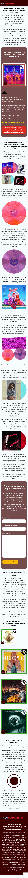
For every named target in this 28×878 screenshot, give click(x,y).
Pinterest (18, 832)
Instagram (11, 832)
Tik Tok (23, 832)
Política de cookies (12, 828)
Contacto (19, 826)
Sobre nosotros (17, 829)
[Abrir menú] (25, 3)
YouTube (5, 832)
